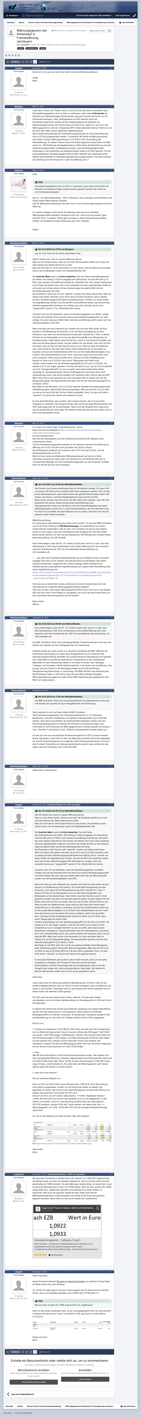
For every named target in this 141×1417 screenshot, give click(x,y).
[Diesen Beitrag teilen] (111, 68)
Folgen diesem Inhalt (97, 31)
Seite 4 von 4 (44, 62)
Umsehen (13, 15)
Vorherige (15, 62)
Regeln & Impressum (34, 15)
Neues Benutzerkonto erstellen (34, 1382)
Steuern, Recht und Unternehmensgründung (66, 45)
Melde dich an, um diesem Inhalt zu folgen (70, 31)
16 (109, 31)
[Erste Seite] (7, 62)
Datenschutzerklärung (23, 1413)
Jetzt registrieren (122, 15)
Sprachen (7, 1413)
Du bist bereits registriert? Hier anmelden (93, 15)
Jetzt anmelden (85, 1379)
